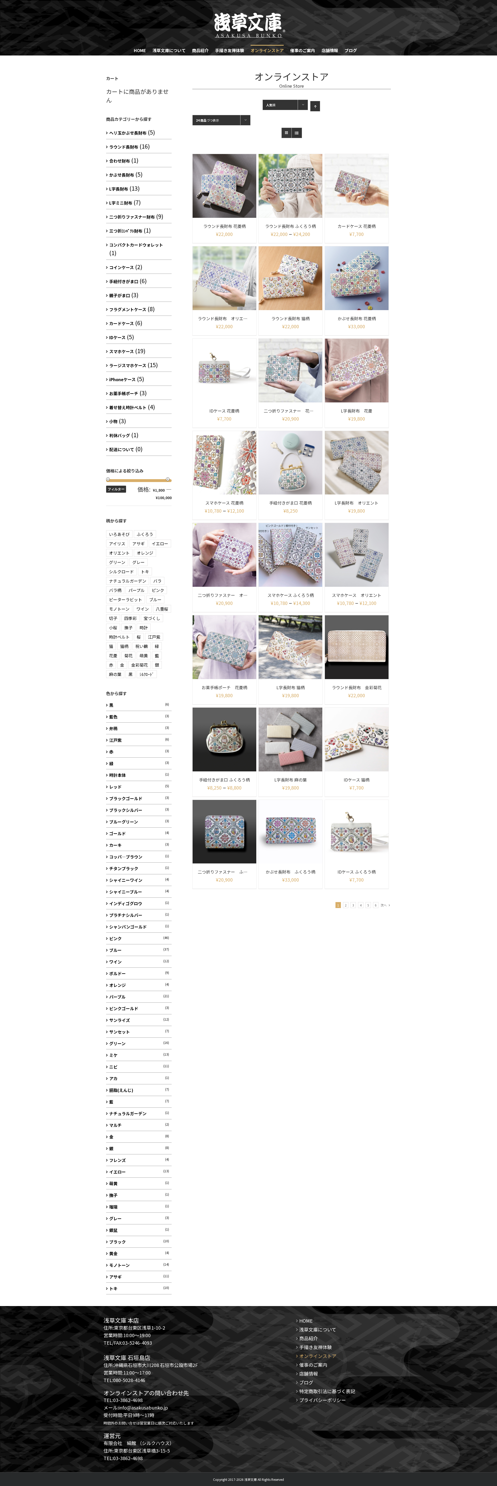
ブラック (117, 1242)
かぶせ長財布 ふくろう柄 (290, 872)
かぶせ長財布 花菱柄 (357, 318)
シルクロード (121, 571)
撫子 (128, 627)
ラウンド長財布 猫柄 (290, 318)
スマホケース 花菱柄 (224, 503)
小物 (113, 421)
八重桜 (162, 609)
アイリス (117, 543)
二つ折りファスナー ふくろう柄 (229, 872)
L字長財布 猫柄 (290, 687)
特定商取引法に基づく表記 (327, 1391)
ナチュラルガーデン (127, 581)
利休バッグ (119, 435)
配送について (121, 449)
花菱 (113, 655)
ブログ (306, 1382)
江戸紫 (154, 637)
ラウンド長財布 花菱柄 (224, 226)
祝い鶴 (141, 646)
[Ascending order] (315, 106)
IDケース (117, 337)
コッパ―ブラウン (125, 857)
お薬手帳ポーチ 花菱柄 (224, 687)
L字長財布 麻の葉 (290, 780)
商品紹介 (308, 1338)
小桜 (113, 627)
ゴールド (117, 833)
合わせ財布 (119, 161)
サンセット (119, 1032)
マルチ (115, 1125)
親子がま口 (119, 295)
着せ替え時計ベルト (128, 407)
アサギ (138, 543)
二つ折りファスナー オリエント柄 (231, 595)
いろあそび (119, 534)
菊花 (128, 655)
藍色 (113, 717)
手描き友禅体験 (315, 1347)
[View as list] (297, 133)
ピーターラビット (125, 599)
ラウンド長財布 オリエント (225, 318)
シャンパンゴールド (128, 927)
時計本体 (117, 775)
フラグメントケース (127, 309)
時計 (144, 627)
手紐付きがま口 (123, 281)
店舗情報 (308, 1373)
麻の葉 (115, 674)
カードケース (121, 323)
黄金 (113, 1253)
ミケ (113, 1055)
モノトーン (119, 609)
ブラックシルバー (125, 810)
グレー (138, 562)
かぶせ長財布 (121, 175)
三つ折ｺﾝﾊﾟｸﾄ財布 (125, 231)
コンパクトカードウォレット (136, 245)
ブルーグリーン (123, 822)
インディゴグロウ (125, 903)
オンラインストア (318, 1355)
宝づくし (152, 618)
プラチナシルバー (125, 915)
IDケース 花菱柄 (224, 411)
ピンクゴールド (123, 1008)
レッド (115, 787)
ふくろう (145, 534)
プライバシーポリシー (322, 1400)
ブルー (155, 599)
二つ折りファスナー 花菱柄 (291, 411)
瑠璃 (113, 1207)
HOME (306, 1320)
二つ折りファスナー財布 (132, 217)
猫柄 (124, 646)
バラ (157, 581)
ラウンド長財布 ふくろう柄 (290, 226)
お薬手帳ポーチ (123, 393)
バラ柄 (115, 590)
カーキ (115, 845)
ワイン (142, 609)
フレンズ (117, 1160)
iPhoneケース (122, 379)
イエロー (160, 543)
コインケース (121, 267)
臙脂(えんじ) (121, 1090)
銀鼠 (113, 1230)
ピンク (158, 590)
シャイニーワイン (125, 880)
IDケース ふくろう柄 (357, 872)
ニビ (113, 1067)
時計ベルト (119, 637)
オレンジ (145, 553)
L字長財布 (118, 189)
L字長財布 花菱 (356, 411)
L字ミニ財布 (120, 203)
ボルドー (117, 973)
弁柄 (113, 728)
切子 (113, 618)
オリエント (119, 553)
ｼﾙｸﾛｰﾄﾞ (147, 674)
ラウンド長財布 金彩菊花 (357, 687)
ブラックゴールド (125, 798)
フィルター (116, 489)
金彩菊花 (139, 665)
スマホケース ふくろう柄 (290, 595)
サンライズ (119, 1020)
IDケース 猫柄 (356, 780)
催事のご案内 (313, 1364)
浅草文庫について (317, 1329)
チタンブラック (123, 868)
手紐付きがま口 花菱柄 (290, 503)
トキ (145, 571)
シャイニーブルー (125, 892)
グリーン (117, 562)
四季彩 (130, 618)
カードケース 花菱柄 (357, 226)
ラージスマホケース (127, 365)
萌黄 (144, 655)
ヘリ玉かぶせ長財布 (128, 133)
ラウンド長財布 (123, 147)
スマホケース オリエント (356, 595)
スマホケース (121, 351)
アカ (113, 1078)
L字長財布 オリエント (356, 503)
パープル (136, 590)
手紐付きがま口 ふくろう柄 (224, 780)
